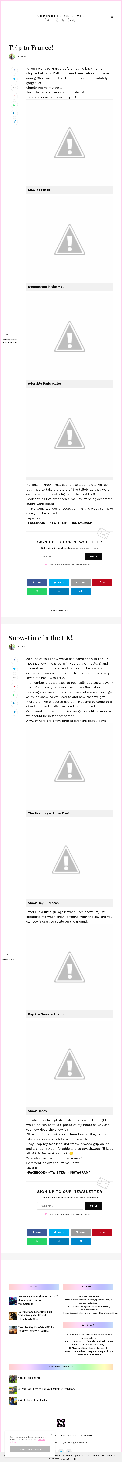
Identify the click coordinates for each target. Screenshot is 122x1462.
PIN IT (71, 143)
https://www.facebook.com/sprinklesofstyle (88, 1299)
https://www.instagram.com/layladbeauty (88, 1306)
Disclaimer (87, 1436)
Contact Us (70, 1351)
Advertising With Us (64, 1436)
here (57, 1459)
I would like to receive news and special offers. (71, 564)
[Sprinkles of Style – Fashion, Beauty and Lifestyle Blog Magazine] (61, 17)
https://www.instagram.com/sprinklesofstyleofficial (90, 1313)
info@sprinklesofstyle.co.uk (92, 1348)
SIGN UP (93, 556)
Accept (65, 1459)
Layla (23, 56)
